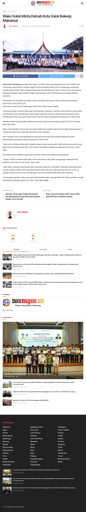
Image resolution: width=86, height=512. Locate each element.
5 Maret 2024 (26, 26)
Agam (5, 430)
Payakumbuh (35, 465)
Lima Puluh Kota (36, 439)
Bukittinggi (7, 439)
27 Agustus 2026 (18, 394)
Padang (33, 456)
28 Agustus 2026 (18, 387)
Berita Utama (12, 11)
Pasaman (33, 462)
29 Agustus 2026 (10, 376)
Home (4, 11)
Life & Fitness (35, 433)
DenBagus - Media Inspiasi (16, 507)
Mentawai (34, 441)
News (32, 450)
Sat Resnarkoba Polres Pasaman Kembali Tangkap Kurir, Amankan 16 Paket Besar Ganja (44, 392)
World (60, 462)
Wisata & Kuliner (64, 459)
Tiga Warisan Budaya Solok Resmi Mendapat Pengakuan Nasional (27, 374)
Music (32, 447)
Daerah (5, 444)
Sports (60, 450)
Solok (60, 447)
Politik (60, 436)
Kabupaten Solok (36, 427)
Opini (32, 453)
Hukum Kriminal (9, 462)
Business (6, 441)
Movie (32, 444)
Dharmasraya (8, 447)
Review (60, 439)
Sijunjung (61, 444)
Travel (60, 456)
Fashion (6, 453)
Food (5, 456)
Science (61, 441)
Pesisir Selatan (63, 430)
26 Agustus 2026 (18, 403)
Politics (61, 433)
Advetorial (6, 427)
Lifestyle (33, 436)
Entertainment (8, 450)
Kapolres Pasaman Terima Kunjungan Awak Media (31, 400)
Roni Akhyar (13, 26)
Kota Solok (46, 26)
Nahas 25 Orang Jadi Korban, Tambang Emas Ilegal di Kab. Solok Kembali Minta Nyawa (43, 273)
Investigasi (7, 465)
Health (5, 459)
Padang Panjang (36, 459)
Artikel (5, 433)
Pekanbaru (62, 427)
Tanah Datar (62, 453)
